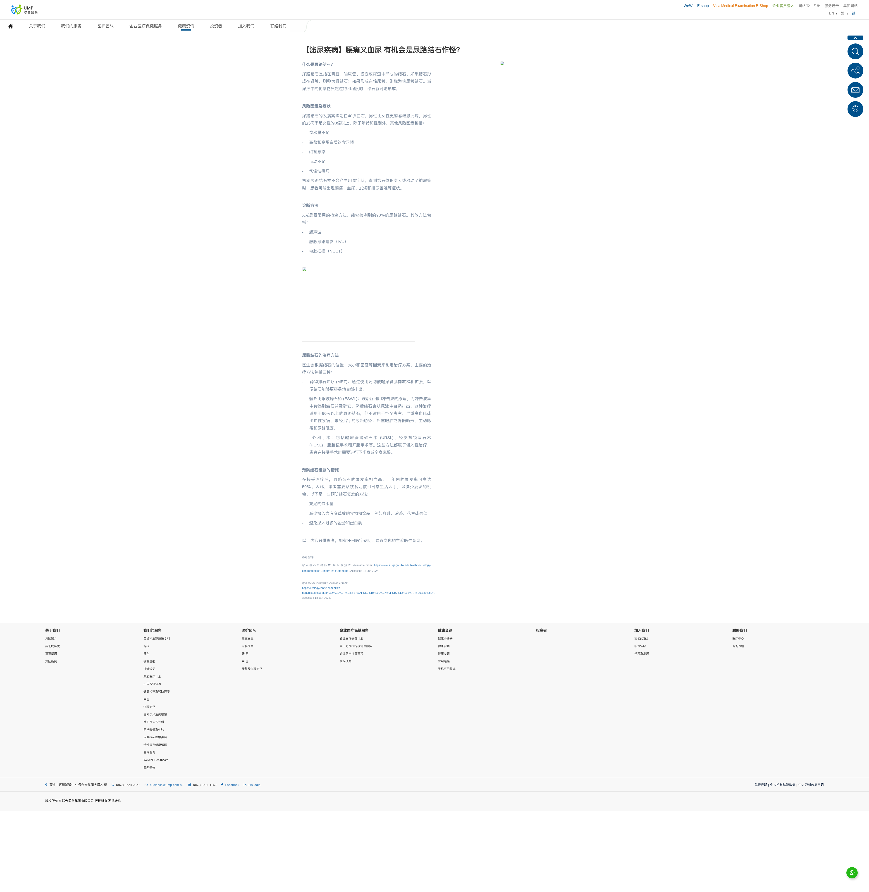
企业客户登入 (783, 6)
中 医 (245, 661)
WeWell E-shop (696, 6)
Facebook (232, 785)
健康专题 (444, 653)
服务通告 (831, 6)
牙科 (146, 653)
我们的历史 (52, 646)
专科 (146, 646)
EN (831, 13)
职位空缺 (640, 646)
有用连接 (444, 661)
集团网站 (850, 6)
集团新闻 (51, 661)
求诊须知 (345, 661)
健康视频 (444, 646)
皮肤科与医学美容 (155, 737)
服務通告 (149, 767)
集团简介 (51, 638)
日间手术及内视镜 (155, 714)
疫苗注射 (149, 661)
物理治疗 (149, 706)
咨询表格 (738, 646)
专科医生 (247, 646)
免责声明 (761, 785)
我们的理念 (641, 638)
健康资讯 (186, 26)
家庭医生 (247, 638)
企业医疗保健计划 (351, 638)
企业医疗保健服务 (145, 26)
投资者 (216, 26)
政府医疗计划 (152, 676)
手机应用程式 (447, 668)
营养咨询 (149, 752)
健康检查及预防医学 (156, 691)
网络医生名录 (809, 6)
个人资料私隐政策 (782, 785)
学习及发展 (641, 653)
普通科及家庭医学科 (156, 638)
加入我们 (246, 26)
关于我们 (37, 26)
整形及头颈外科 (153, 722)
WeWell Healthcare (155, 760)
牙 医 (245, 653)
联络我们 (278, 26)
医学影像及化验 (153, 729)
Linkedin (254, 785)
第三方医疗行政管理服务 (356, 646)
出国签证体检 (152, 684)
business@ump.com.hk (166, 785)
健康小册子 (445, 638)
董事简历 (51, 653)
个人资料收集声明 (811, 785)
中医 (146, 699)
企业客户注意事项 (351, 653)
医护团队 (105, 26)
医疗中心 (738, 638)
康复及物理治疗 (252, 668)
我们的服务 (71, 26)
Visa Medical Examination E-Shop (740, 6)
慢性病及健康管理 (155, 745)
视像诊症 (149, 668)
